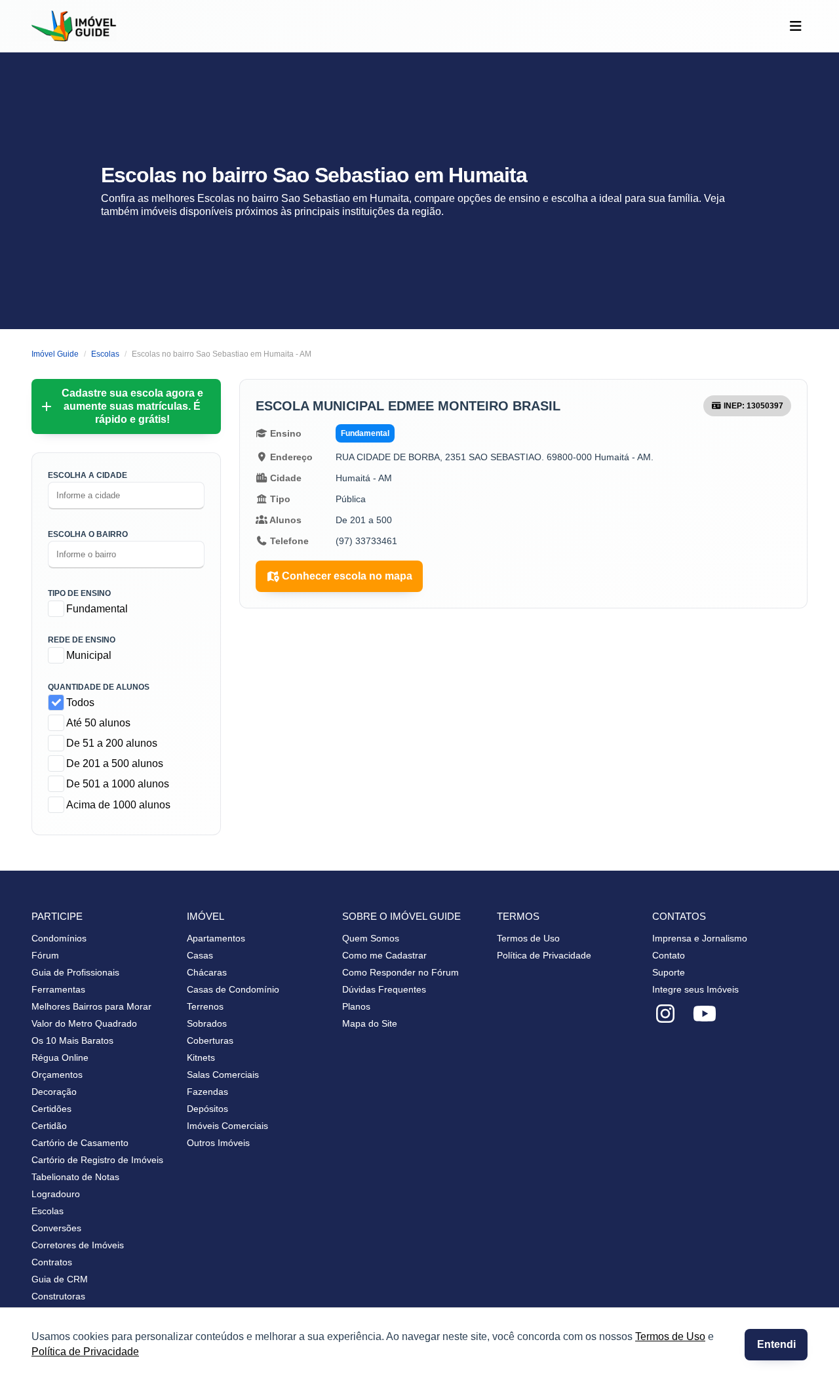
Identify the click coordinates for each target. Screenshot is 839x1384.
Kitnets (201, 1057)
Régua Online (59, 1057)
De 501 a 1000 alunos (117, 783)
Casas (200, 955)
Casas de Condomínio (233, 989)
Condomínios (59, 938)
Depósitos (207, 1108)
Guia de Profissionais (75, 972)
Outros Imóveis (218, 1142)
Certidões (51, 1108)
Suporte (668, 972)
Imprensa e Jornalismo (699, 938)
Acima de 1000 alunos (118, 804)
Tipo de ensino (79, 593)
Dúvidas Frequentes (384, 989)
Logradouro (55, 1194)
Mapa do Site (369, 1023)
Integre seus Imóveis (695, 989)
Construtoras (58, 1296)
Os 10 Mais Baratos (72, 1040)
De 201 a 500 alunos (114, 763)
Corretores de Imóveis (77, 1245)
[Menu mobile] (795, 26)
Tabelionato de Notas (75, 1177)
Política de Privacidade (85, 1351)
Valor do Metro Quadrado (84, 1023)
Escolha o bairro (88, 534)
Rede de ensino (81, 639)
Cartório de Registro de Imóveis (97, 1160)
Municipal (88, 655)
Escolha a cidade (87, 475)
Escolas (47, 1211)
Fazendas (207, 1091)
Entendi (776, 1344)
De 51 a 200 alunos (111, 743)
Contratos (51, 1262)
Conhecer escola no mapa (347, 576)
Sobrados (207, 1023)
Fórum (45, 955)
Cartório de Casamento (79, 1142)
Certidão (49, 1125)
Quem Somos (370, 938)
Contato (668, 955)
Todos (80, 702)
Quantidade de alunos (98, 687)
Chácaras (207, 972)
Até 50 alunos (98, 722)
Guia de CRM (59, 1279)
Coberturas (210, 1040)
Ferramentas (58, 989)
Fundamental (97, 608)
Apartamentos (216, 938)
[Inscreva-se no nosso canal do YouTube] (705, 1014)
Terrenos (205, 1006)
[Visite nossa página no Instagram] (665, 1014)
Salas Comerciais (223, 1074)
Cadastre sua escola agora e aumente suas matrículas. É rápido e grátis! (132, 406)
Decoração (54, 1091)
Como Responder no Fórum (400, 972)
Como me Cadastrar (384, 955)
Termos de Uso (670, 1336)
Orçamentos (57, 1074)
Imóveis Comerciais (227, 1125)
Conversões (56, 1228)
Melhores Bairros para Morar (91, 1006)
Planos (356, 1006)
